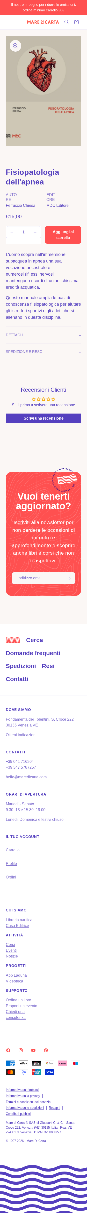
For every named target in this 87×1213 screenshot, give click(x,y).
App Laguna (16, 975)
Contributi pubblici (18, 1114)
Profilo (11, 864)
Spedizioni (21, 665)
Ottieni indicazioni (21, 735)
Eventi (11, 950)
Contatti (17, 679)
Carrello (13, 850)
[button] (10, 22)
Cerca (34, 640)
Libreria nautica (19, 920)
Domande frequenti (33, 653)
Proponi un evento (21, 1006)
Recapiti (54, 1107)
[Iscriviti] (68, 578)
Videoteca (14, 981)
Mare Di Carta (36, 1141)
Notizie (12, 956)
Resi (48, 665)
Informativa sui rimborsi (22, 1090)
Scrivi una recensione (44, 418)
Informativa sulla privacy (23, 1096)
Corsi (10, 944)
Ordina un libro (18, 1000)
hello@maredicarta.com (26, 777)
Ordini (11, 877)
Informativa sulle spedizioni (25, 1107)
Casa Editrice (17, 926)
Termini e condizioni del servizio (28, 1102)
